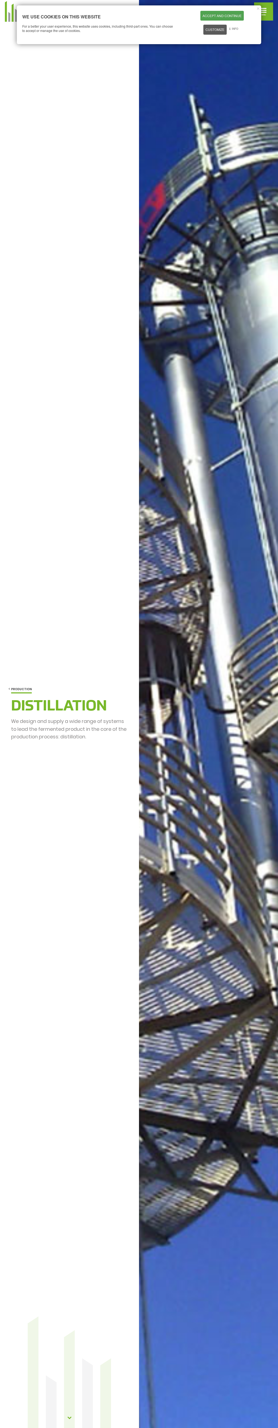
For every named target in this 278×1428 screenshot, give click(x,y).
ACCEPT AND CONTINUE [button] (222, 15)
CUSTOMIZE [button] (215, 29)
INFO (235, 29)
